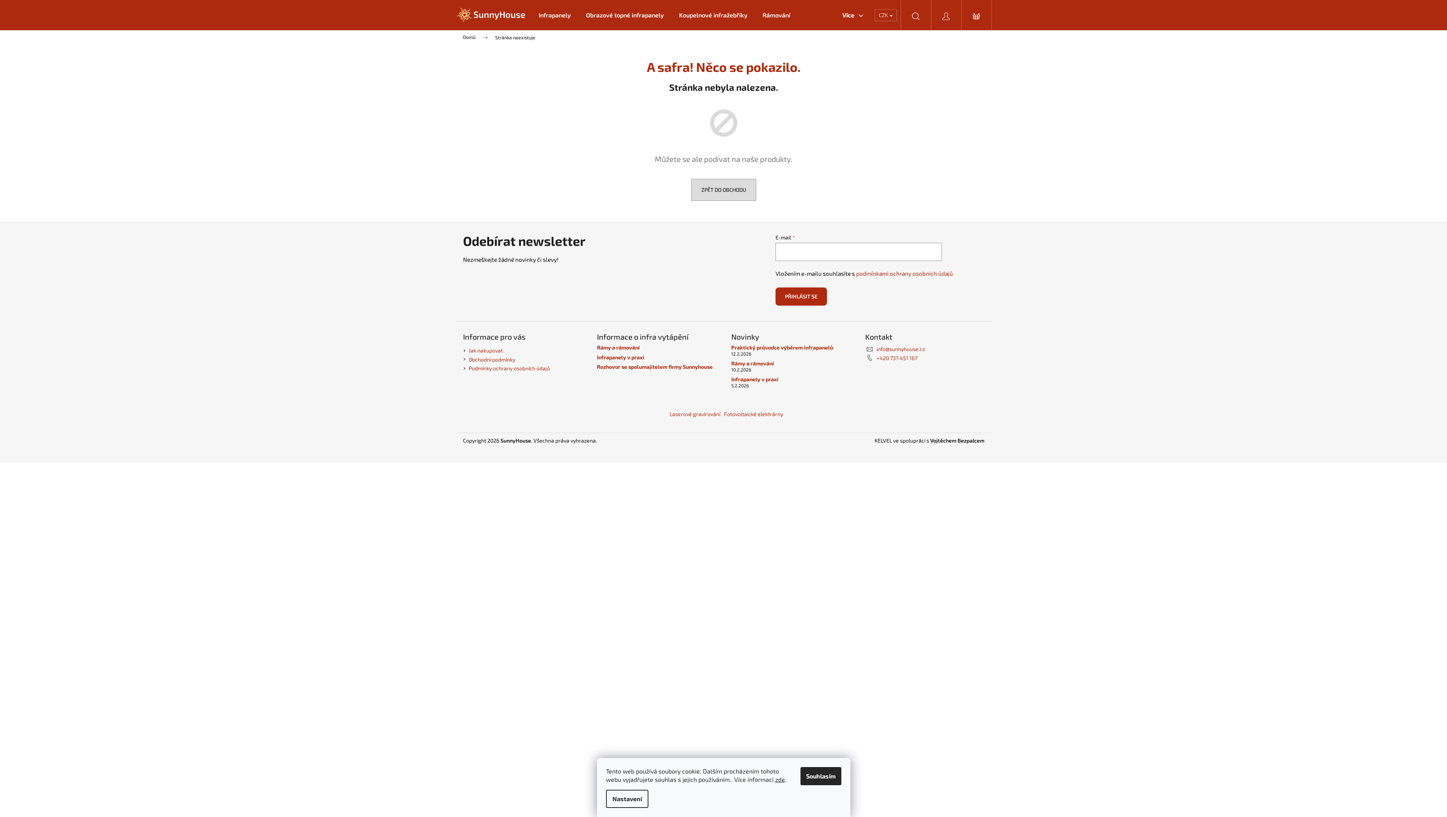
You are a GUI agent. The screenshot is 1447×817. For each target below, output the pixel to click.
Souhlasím (821, 776)
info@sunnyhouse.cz (901, 349)
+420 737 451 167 (897, 358)
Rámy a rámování (618, 347)
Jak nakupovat (486, 350)
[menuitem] (554, 15)
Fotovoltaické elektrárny (753, 414)
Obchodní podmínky (492, 359)
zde (780, 779)
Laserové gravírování (695, 414)
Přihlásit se (801, 296)
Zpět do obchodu (723, 189)
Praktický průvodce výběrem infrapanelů (782, 347)
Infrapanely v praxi (620, 357)
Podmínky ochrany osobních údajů (509, 368)
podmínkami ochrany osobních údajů (904, 273)
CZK (884, 15)
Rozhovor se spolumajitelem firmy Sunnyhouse (655, 367)
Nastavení (627, 798)
